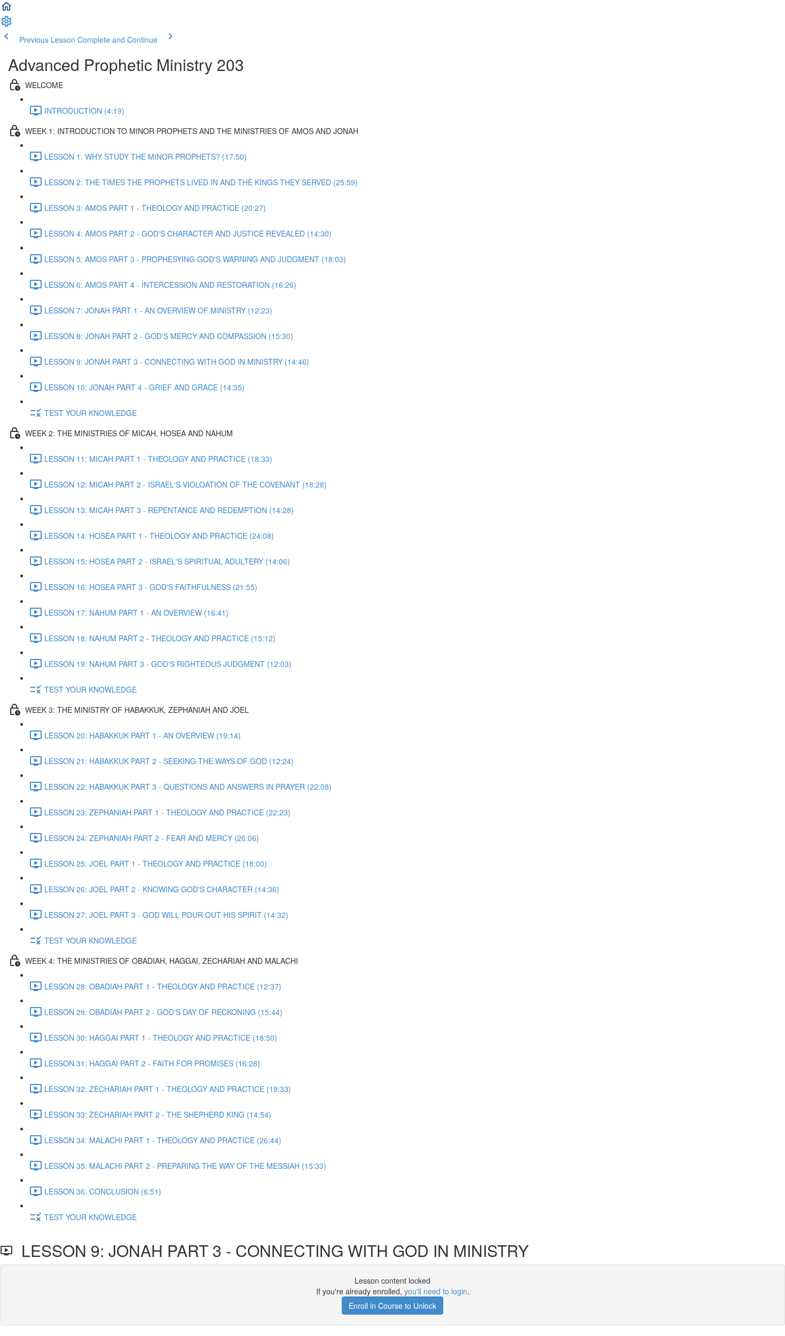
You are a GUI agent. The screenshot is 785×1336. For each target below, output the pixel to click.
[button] (6, 9)
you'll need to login (435, 1291)
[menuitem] (6, 24)
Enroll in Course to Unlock (392, 1305)
